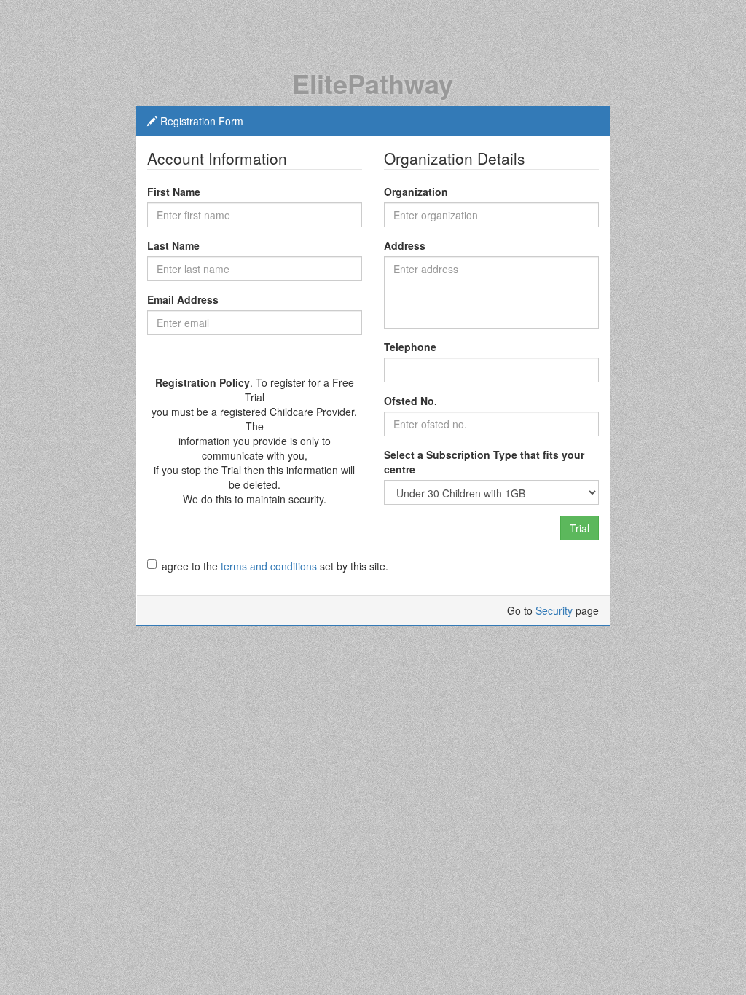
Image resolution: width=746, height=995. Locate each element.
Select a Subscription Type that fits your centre (484, 461)
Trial (579, 528)
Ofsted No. (410, 400)
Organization (416, 191)
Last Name (173, 245)
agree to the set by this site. (275, 566)
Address (404, 245)
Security (554, 610)
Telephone (410, 346)
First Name (173, 191)
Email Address (183, 299)
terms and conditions (269, 566)
